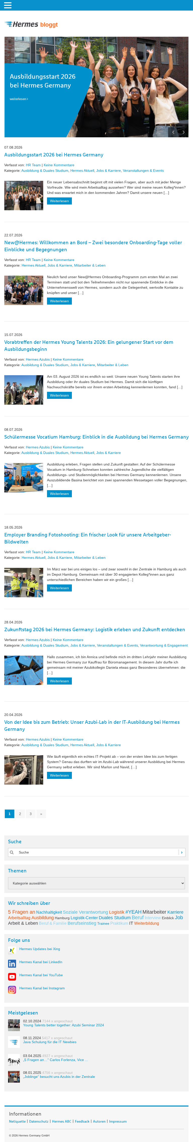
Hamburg (62, 918)
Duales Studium (115, 917)
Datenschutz (39, 1120)
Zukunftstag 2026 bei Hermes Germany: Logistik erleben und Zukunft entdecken (94, 629)
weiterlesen (18, 99)
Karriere (175, 912)
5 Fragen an (21, 912)
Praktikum (119, 923)
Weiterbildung (146, 923)
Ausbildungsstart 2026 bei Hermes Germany (53, 154)
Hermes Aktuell (82, 170)
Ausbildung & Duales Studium (44, 170)
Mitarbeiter (154, 912)
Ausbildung (42, 917)
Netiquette (17, 1120)
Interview (153, 918)
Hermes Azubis (38, 359)
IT (131, 923)
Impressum (118, 1120)
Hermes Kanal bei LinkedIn (40, 962)
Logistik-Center (84, 918)
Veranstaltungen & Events (143, 170)
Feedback (82, 1120)
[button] (8, 5)
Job (179, 917)
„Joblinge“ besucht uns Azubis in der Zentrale (59, 1077)
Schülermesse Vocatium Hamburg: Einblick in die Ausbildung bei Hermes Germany (96, 437)
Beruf (138, 917)
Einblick (168, 918)
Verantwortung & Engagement (164, 645)
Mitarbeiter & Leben (90, 265)
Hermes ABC (61, 1120)
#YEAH (133, 912)
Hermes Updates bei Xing (39, 949)
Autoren (99, 1120)
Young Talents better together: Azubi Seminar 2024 (63, 1025)
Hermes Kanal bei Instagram (42, 988)
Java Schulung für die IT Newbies (49, 1042)
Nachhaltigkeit (49, 912)
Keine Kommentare (59, 165)
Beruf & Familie (53, 923)
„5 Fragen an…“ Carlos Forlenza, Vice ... (55, 1060)
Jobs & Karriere (108, 170)
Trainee (103, 923)
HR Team (33, 165)
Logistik (116, 912)
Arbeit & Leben (23, 923)
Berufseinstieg (82, 923)
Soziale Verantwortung (85, 912)
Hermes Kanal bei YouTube (41, 975)
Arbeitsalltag (19, 918)
